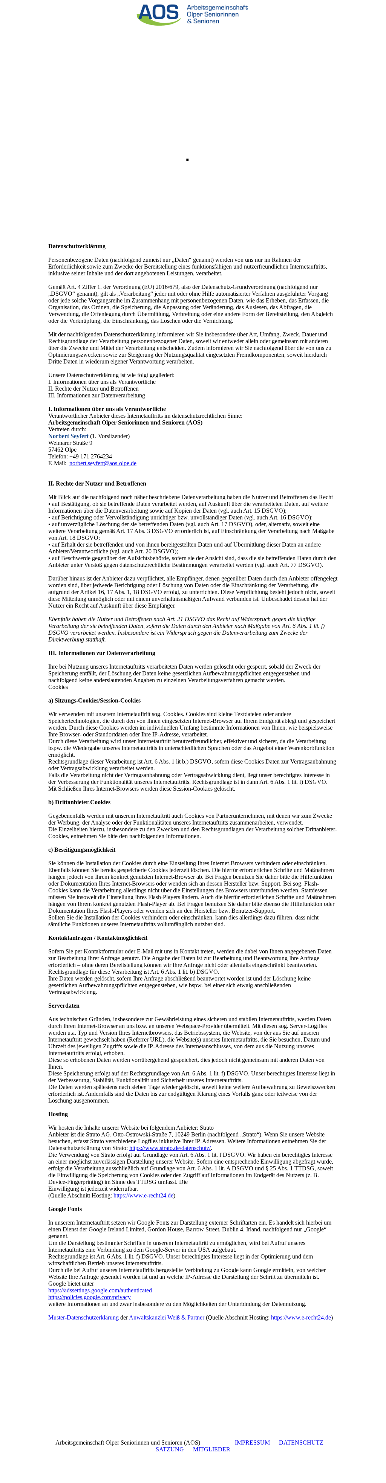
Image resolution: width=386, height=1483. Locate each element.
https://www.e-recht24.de (143, 1195)
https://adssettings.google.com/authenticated (100, 1290)
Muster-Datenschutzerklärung (83, 1317)
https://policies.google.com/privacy (89, 1297)
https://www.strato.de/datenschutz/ (170, 1148)
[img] (193, 13)
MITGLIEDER (211, 1449)
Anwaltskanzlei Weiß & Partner (166, 1317)
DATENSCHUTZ (301, 1442)
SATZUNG (170, 1449)
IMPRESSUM (252, 1442)
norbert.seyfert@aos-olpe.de (102, 463)
